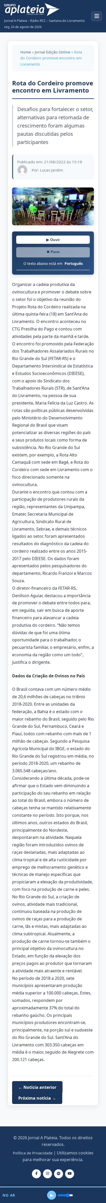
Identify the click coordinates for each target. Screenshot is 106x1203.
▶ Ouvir (53, 240)
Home (25, 52)
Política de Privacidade (32, 1153)
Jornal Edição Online (52, 52)
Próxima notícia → (37, 1098)
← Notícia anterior (37, 1087)
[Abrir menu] (96, 16)
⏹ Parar (53, 252)
